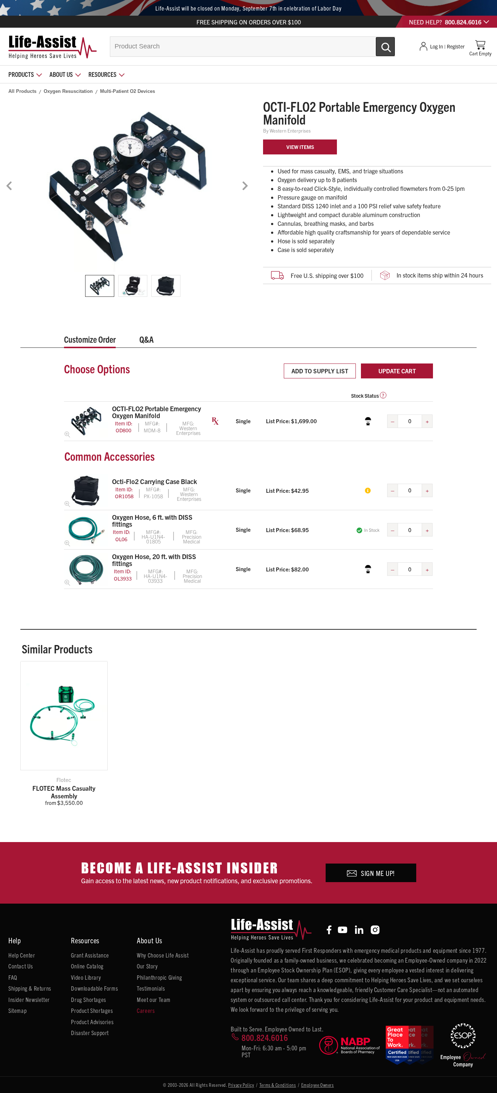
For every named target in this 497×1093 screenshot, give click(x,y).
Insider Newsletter (29, 999)
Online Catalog (87, 966)
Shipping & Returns (29, 988)
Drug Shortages (88, 999)
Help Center (21, 955)
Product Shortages (92, 1010)
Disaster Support (90, 1032)
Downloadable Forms (94, 988)
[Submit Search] (377, 43)
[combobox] (252, 46)
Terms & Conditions (277, 1085)
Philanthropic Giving (159, 977)
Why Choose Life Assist (162, 955)
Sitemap (17, 1010)
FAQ (12, 977)
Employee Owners (317, 1085)
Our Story (147, 966)
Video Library (86, 977)
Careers (146, 1010)
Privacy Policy (241, 1085)
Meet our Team (154, 999)
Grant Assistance (90, 955)
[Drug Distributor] (349, 1045)
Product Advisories (92, 1021)
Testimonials (151, 988)
